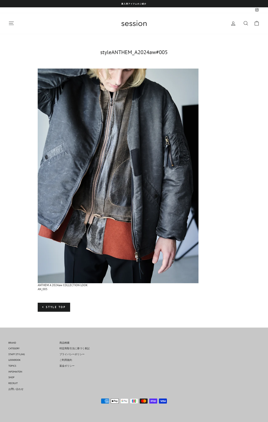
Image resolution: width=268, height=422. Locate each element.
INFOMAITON (15, 371)
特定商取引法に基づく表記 (74, 348)
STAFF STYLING (16, 354)
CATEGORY (14, 348)
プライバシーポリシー (72, 354)
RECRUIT (13, 383)
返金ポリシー (67, 365)
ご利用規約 (65, 359)
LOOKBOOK (14, 359)
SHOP (11, 377)
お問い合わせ (15, 389)
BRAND (12, 342)
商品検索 (64, 342)
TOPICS (12, 365)
